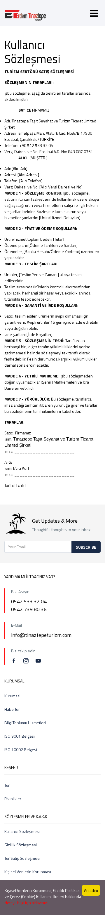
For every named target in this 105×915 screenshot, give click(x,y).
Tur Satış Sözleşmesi (22, 858)
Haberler (12, 709)
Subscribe (86, 547)
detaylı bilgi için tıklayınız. (26, 903)
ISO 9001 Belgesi (19, 736)
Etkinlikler (12, 799)
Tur (7, 785)
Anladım (91, 890)
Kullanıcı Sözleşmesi (22, 831)
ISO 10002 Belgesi (20, 749)
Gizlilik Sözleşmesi (20, 845)
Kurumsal (12, 696)
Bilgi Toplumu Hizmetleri (25, 723)
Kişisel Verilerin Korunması (27, 872)
